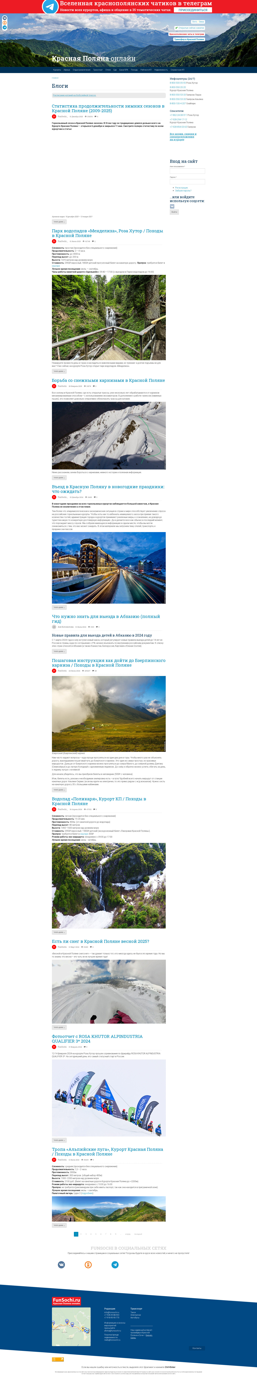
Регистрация (181, 187)
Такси (133, 1312)
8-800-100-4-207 (178, 103)
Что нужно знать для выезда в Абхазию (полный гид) (106, 618)
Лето (194, 21)
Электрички (136, 1315)
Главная (55, 78)
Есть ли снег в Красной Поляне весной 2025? (100, 941)
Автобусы (135, 1318)
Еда (115, 70)
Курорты (57, 70)
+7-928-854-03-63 (178, 127)
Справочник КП (177, 70)
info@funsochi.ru (111, 1312)
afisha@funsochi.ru (112, 1331)
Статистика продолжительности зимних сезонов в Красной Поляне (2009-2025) (108, 108)
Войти (174, 212)
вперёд (127, 1234)
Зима (201, 21)
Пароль (173, 177)
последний (138, 1234)
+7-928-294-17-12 (178, 119)
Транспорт (98, 70)
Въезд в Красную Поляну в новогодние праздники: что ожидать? (108, 489)
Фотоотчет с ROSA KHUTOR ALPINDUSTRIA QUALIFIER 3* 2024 (97, 1038)
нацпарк (56, 266)
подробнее (87, 1193)
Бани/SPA (123, 70)
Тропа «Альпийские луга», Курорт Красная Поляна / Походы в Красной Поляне (107, 1151)
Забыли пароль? (183, 190)
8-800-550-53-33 (178, 94)
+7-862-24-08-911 (178, 115)
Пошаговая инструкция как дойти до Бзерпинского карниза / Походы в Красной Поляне (109, 662)
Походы (134, 70)
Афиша (67, 70)
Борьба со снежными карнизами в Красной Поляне (108, 380)
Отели (108, 70)
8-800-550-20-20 (178, 87)
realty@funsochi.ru (112, 1340)
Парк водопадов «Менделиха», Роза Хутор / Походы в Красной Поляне (107, 233)
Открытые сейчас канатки (191, 28)
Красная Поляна (94, 58)
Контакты (197, 1348)
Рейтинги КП (146, 70)
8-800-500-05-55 (178, 83)
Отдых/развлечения (81, 70)
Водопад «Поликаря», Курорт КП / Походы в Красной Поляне (99, 801)
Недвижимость (161, 70)
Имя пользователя (177, 166)
